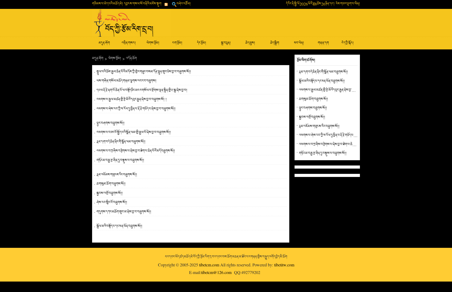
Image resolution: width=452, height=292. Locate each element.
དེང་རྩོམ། (201, 43)
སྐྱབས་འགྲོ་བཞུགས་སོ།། (110, 193)
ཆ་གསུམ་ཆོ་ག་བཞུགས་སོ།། (111, 184)
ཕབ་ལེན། (299, 43)
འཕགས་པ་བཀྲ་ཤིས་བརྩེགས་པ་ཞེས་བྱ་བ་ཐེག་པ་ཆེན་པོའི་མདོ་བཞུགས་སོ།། (136, 151)
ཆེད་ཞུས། (250, 43)
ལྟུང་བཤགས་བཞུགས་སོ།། (111, 123)
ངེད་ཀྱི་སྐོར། (348, 43)
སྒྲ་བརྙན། (226, 43)
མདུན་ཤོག (104, 43)
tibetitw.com (284, 264)
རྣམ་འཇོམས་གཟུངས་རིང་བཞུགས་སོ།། (117, 175)
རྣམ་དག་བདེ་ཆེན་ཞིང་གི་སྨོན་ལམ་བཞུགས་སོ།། (121, 142)
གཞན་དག (323, 43)
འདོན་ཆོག (131, 58)
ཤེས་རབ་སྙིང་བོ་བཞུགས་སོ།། (112, 202)
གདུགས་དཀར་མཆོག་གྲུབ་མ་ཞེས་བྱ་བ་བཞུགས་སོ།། (124, 212)
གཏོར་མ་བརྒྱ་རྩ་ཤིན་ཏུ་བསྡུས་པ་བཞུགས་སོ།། (120, 160)
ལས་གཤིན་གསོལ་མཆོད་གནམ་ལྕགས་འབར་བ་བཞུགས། (126, 81)
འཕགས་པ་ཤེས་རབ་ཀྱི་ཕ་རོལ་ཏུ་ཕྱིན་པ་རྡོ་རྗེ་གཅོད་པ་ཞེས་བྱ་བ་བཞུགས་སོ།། (136, 109)
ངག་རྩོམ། (177, 43)
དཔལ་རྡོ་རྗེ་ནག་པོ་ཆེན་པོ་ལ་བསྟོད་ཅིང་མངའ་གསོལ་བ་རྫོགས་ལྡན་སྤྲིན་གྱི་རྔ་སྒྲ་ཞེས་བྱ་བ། (142, 90)
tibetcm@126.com (216, 272)
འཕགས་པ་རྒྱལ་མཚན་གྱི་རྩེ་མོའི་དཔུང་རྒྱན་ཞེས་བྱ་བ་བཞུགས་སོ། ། (132, 99)
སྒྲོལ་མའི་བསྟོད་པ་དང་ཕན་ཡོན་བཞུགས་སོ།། (119, 226)
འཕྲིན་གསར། (129, 43)
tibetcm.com (209, 264)
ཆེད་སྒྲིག (274, 43)
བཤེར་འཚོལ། (184, 4)
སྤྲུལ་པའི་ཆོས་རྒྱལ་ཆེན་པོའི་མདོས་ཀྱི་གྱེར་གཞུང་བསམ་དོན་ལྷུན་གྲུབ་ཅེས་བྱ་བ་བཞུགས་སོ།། (144, 72)
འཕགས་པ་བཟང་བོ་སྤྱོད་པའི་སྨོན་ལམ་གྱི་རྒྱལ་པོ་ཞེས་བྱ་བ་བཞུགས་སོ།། (134, 132)
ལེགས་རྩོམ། (152, 43)
